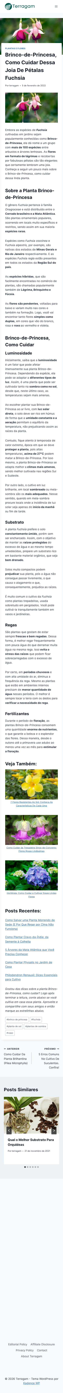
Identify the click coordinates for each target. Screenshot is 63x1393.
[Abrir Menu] (56, 6)
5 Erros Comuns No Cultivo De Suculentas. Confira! (49, 1058)
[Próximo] (54, 1130)
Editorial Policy (17, 1344)
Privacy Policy (25, 1350)
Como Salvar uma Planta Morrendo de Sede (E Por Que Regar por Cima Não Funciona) (30, 924)
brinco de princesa (17, 1019)
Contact (42, 1350)
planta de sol (14, 1026)
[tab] (25, 1167)
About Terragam (31, 1356)
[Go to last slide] (9, 1130)
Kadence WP (31, 1383)
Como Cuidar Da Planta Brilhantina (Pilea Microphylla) (16, 1056)
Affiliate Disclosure (43, 1344)
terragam (14, 85)
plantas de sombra (35, 1026)
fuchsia (35, 1019)
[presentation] (31, 1115)
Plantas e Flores (15, 48)
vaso (10, 1033)
